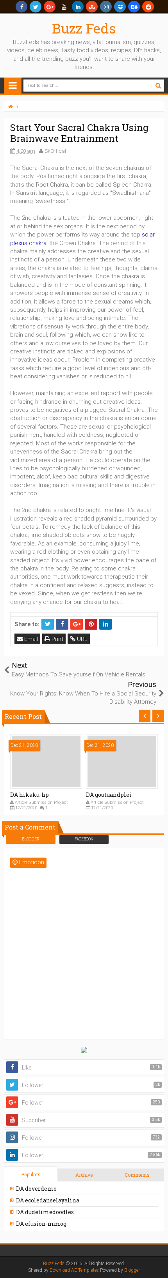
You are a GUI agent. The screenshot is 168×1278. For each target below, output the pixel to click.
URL (81, 639)
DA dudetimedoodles (45, 1212)
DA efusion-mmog (41, 1223)
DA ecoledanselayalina (47, 1200)
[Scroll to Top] (158, 1264)
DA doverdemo (36, 1188)
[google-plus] (49, 6)
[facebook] (21, 6)
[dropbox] (120, 6)
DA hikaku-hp (29, 794)
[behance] (134, 6)
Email (30, 639)
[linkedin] (78, 6)
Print (56, 639)
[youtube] (64, 6)
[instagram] (106, 6)
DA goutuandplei (109, 794)
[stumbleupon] (92, 6)
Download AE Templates (74, 1270)
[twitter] (35, 6)
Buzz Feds (84, 28)
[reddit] (148, 6)
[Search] (158, 85)
